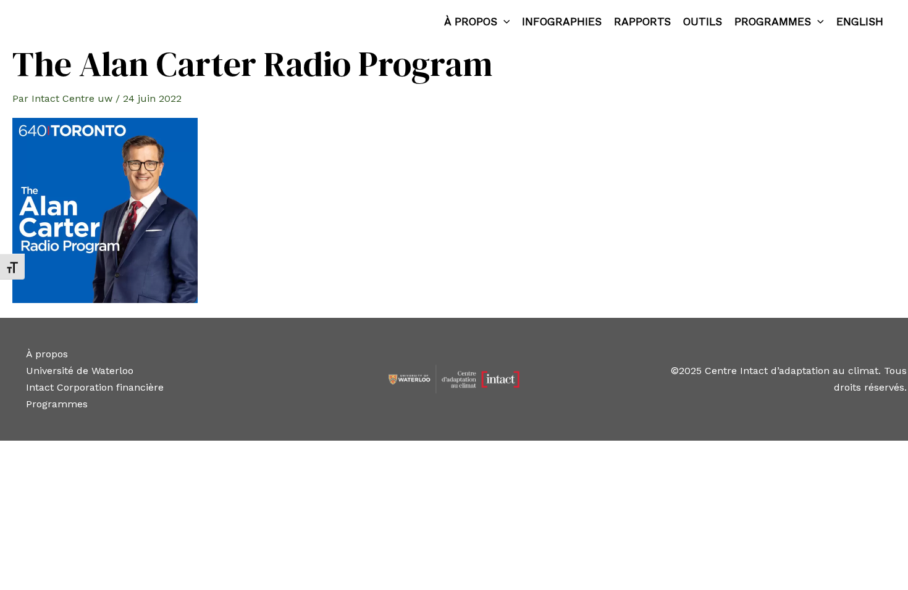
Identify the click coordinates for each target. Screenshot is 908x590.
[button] (503, 21)
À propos (470, 21)
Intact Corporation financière (95, 387)
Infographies (562, 21)
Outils (702, 21)
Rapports (642, 21)
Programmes (772, 21)
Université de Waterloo (79, 370)
